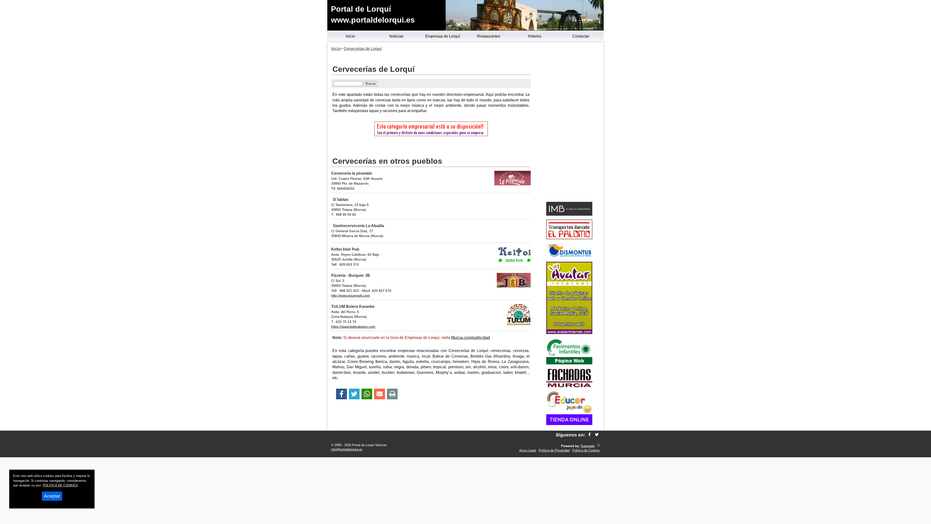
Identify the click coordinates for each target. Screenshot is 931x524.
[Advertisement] (569, 123)
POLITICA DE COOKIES (60, 485)
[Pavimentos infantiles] (569, 363)
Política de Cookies (586, 450)
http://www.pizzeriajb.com (350, 295)
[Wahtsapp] (366, 394)
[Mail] (379, 394)
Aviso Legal (527, 450)
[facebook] (589, 434)
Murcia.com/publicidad (470, 338)
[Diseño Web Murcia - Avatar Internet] (598, 446)
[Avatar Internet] (569, 333)
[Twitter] (354, 394)
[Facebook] (341, 394)
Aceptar (52, 496)
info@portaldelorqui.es (346, 449)
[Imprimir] (392, 394)
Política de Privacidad (554, 450)
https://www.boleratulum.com (353, 326)
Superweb (587, 446)
